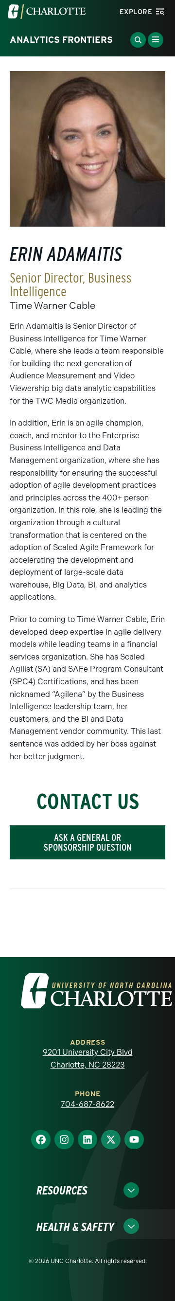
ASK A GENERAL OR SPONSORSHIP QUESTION (88, 842)
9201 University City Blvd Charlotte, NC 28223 (88, 1058)
